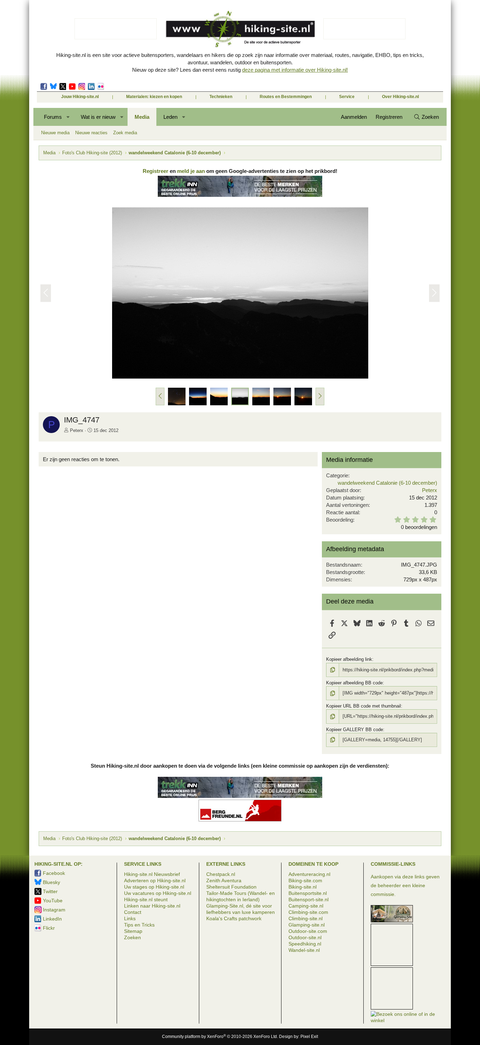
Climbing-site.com (308, 912)
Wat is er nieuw (98, 117)
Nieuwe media (55, 132)
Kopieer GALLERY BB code (354, 729)
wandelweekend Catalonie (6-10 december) (387, 483)
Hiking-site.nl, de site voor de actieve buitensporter (240, 29)
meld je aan (191, 171)
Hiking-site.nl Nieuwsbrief (152, 874)
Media (142, 117)
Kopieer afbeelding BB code (354, 682)
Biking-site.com (305, 880)
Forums (53, 117)
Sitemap (133, 931)
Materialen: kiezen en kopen (154, 96)
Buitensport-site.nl (308, 899)
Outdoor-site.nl (305, 937)
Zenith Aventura (223, 880)
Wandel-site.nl (304, 950)
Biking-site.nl (302, 887)
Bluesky (53, 86)
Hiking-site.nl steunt (146, 899)
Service (347, 96)
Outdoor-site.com (307, 931)
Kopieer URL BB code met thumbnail (363, 706)
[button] (68, 117)
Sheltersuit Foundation (231, 887)
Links (130, 918)
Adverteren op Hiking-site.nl (155, 880)
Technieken (220, 96)
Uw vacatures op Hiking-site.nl (157, 893)
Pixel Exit (309, 1036)
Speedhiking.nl (304, 944)
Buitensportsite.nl (307, 893)
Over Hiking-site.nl (400, 96)
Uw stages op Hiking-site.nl (154, 887)
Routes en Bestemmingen (286, 96)
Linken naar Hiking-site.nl (152, 906)
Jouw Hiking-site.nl (80, 96)
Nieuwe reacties (91, 132)
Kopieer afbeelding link (349, 659)
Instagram (81, 86)
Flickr (100, 86)
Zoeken (132, 937)
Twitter (62, 86)
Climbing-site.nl (305, 918)
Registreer (155, 171)
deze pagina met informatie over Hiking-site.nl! (295, 70)
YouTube (53, 900)
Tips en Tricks (139, 925)
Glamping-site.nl (306, 925)
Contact (132, 912)
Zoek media (125, 132)
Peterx (76, 430)
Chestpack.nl (220, 874)
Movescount (72, 86)
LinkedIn (91, 86)
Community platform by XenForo (220, 1036)
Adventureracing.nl (309, 874)
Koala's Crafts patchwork (233, 918)
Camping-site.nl (305, 906)
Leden (170, 117)
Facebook (43, 86)
